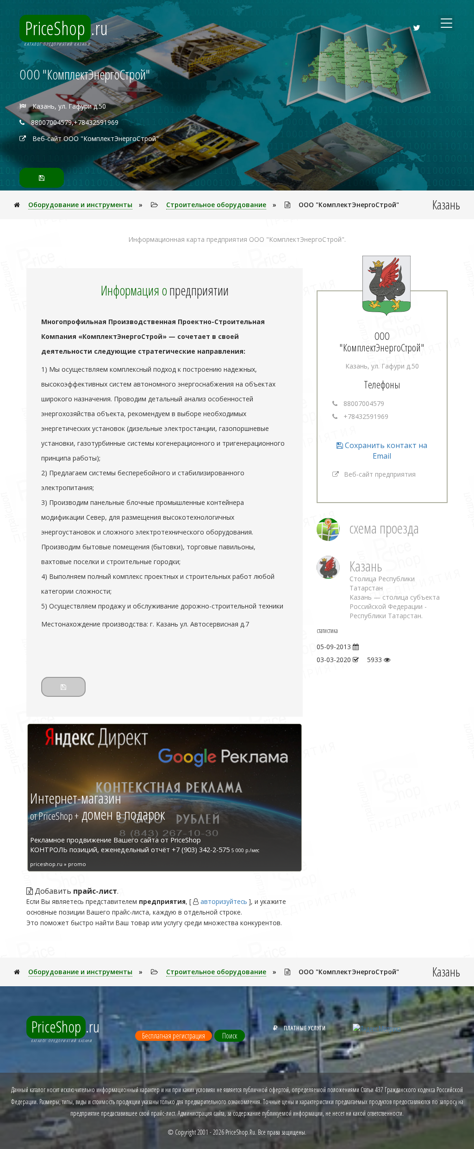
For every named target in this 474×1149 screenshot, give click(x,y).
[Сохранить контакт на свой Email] (41, 178)
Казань (365, 566)
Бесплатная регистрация (173, 1036)
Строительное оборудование (216, 204)
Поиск (229, 1036)
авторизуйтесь (223, 901)
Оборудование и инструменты (80, 204)
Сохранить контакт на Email (385, 450)
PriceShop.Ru (240, 1132)
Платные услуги (305, 1028)
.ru (66, 28)
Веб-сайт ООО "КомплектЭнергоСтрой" (95, 138)
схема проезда (384, 528)
